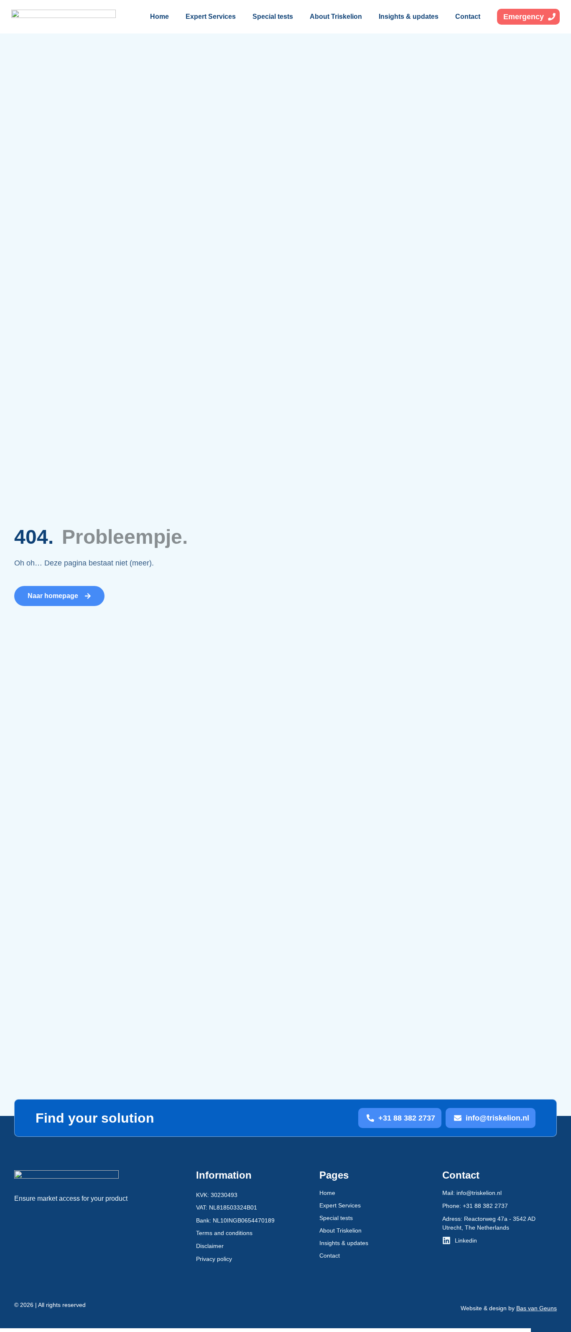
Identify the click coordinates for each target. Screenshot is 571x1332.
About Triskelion (336, 16)
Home (159, 16)
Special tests (272, 16)
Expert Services (211, 16)
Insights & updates (408, 16)
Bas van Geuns (536, 1308)
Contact (467, 16)
